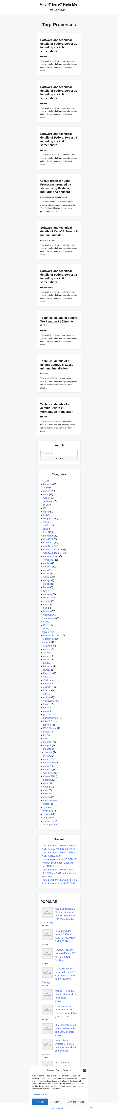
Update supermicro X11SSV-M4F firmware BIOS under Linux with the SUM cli (59, 862)
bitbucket (48, 666)
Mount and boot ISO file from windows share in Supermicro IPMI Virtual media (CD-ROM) (59, 916)
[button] (84, 1070)
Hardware (47, 501)
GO (45, 621)
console (47, 566)
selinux (47, 601)
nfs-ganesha (49, 762)
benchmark (49, 536)
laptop (46, 511)
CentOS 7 (48, 542)
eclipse (47, 697)
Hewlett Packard (51, 635)
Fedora (43, 56)
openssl (47, 769)
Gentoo (47, 577)
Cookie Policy (57, 1108)
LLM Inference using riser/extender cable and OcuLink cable (65, 1028)
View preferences (76, 1102)
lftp (44, 735)
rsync (46, 793)
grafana (54, 197)
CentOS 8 (44, 373)
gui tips (47, 584)
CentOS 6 (48, 539)
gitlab (46, 707)
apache (47, 652)
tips (45, 608)
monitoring (48, 749)
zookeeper (48, 821)
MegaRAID (49, 518)
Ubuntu (47, 611)
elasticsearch (50, 701)
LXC (45, 738)
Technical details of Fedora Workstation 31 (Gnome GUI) (58, 321)
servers (45, 632)
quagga (47, 787)
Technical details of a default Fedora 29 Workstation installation (56, 408)
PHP (45, 625)
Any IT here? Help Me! (59, 4)
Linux (50, 287)
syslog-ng (48, 811)
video (46, 522)
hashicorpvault (50, 718)
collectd (44, 197)
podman (47, 780)
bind (45, 663)
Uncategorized (49, 824)
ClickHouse (49, 680)
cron (45, 570)
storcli (46, 804)
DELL (46, 508)
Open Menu (61, 10)
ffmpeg (46, 704)
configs (47, 563)
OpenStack (49, 773)
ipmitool (47, 725)
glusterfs (47, 711)
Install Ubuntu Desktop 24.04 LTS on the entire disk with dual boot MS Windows (59, 1047)
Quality (45, 628)
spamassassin (50, 800)
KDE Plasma (50, 728)
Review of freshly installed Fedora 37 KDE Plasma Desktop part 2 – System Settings (59, 975)
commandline (50, 556)
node (45, 494)
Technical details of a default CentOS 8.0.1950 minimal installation (56, 364)
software (46, 642)
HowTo (45, 525)
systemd (47, 814)
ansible (47, 649)
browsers (48, 673)
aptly (45, 656)
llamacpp (48, 484)
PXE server (49, 597)
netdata (48, 752)
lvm (45, 591)
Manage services (40, 1094)
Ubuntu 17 (48, 615)
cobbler (47, 683)
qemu (46, 783)
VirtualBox (48, 817)
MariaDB (47, 742)
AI (43, 480)
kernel (46, 587)
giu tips (47, 580)
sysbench (48, 807)
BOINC (47, 670)
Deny (56, 1102)
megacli (47, 745)
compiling (48, 560)
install (45, 529)
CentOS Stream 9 (47, 240)
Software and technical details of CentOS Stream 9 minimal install (59, 231)
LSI (45, 515)
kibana (46, 731)
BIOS (46, 505)
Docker (47, 690)
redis (45, 790)
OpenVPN (48, 776)
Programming (49, 618)
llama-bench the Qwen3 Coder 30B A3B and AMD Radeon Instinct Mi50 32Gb (60, 873)
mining (46, 491)
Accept (40, 1102)
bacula (46, 659)
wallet (46, 498)
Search (59, 458)
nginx (46, 766)
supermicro (49, 639)
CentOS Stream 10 (53, 549)
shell (45, 604)
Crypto (45, 487)
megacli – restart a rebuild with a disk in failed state (65, 994)
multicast (47, 594)
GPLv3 (89, 1107)
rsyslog (47, 797)
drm (45, 694)
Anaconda (48, 646)
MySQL (47, 756)
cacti (45, 676)
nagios (46, 759)
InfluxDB (63, 197)
